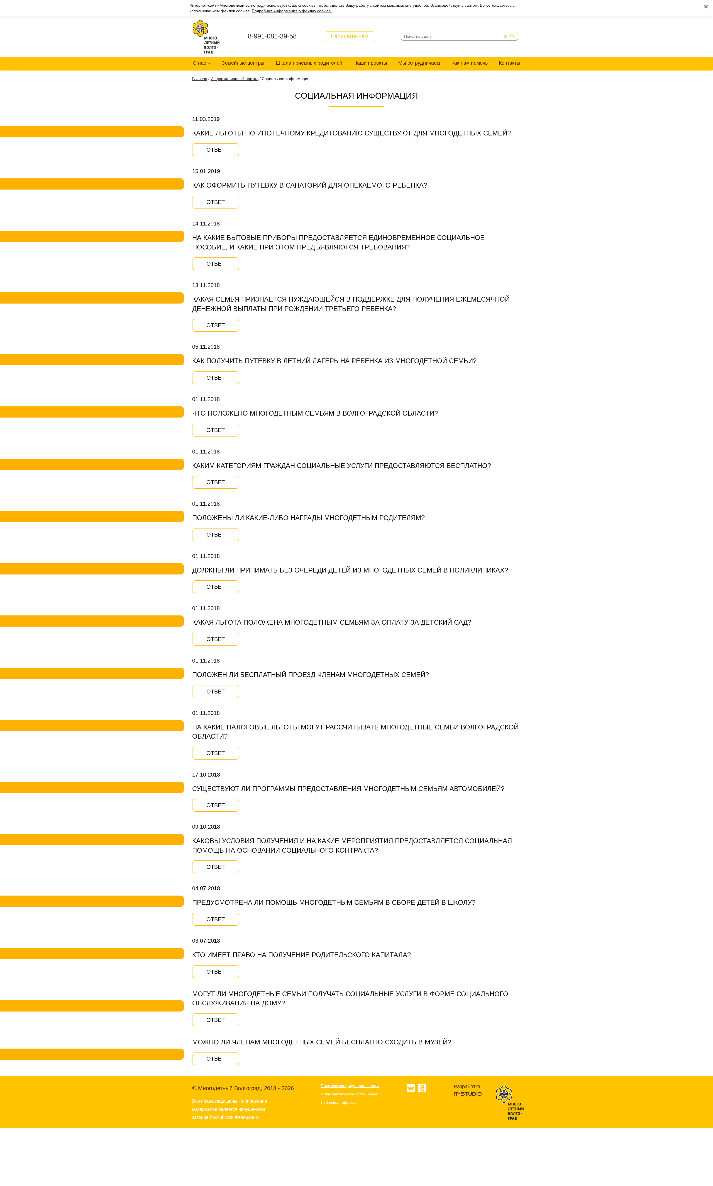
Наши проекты (370, 63)
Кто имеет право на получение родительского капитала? (301, 955)
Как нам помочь (469, 63)
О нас (199, 63)
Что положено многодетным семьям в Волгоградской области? (315, 413)
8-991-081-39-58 (272, 36)
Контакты (509, 63)
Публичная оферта (338, 1102)
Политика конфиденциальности (350, 1085)
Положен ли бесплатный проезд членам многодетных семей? (310, 674)
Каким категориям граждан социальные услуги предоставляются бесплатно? (341, 465)
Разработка (467, 1086)
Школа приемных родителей (309, 63)
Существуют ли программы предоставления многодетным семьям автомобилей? (348, 788)
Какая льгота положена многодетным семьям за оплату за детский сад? (331, 622)
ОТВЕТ (215, 150)
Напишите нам (349, 36)
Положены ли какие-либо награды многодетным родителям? (308, 518)
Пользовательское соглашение (349, 1094)
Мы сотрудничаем (419, 63)
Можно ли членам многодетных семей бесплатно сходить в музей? (321, 1042)
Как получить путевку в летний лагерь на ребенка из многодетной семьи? (334, 361)
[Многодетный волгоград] (206, 36)
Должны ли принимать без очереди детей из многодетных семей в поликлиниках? (350, 570)
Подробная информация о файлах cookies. (292, 11)
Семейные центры (242, 63)
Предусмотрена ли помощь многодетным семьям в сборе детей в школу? (333, 902)
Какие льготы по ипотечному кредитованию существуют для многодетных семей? (351, 133)
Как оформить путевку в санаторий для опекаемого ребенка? (309, 185)
